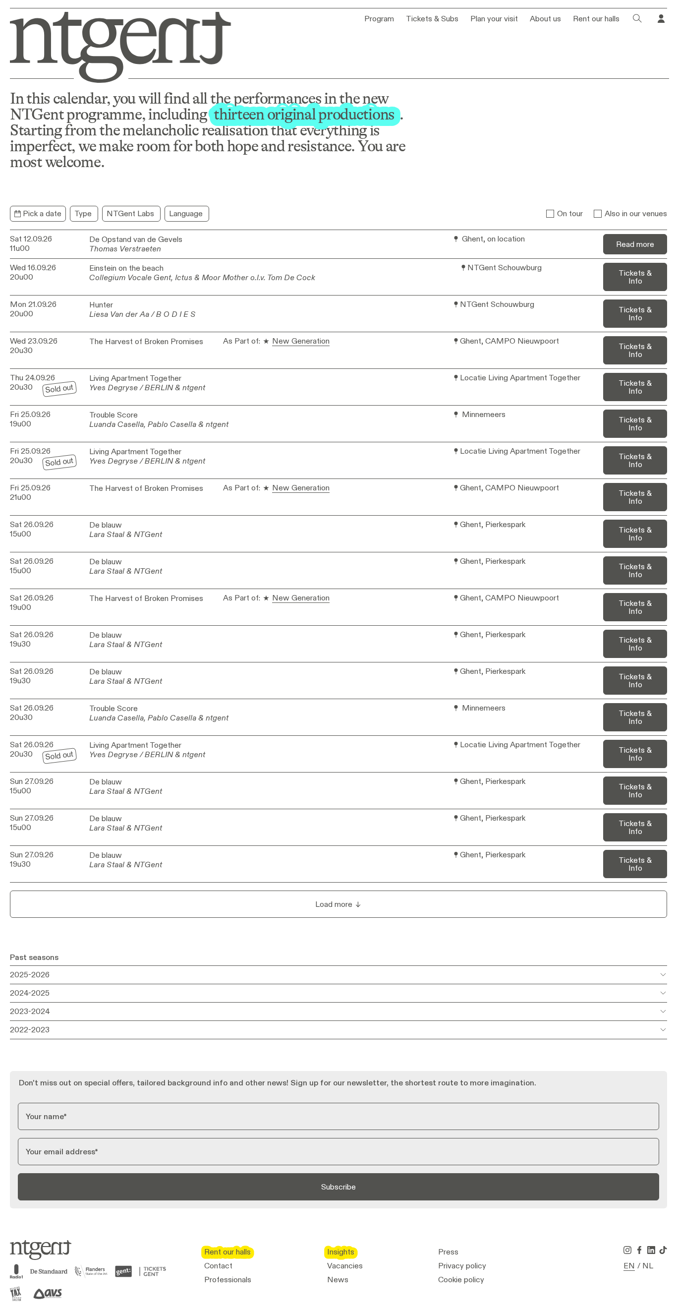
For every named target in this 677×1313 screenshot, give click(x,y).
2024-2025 (30, 993)
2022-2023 (30, 1029)
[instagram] (627, 1250)
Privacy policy (462, 1266)
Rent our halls (596, 19)
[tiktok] (663, 1250)
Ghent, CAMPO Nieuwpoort (509, 341)
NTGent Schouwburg (504, 268)
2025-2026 (30, 974)
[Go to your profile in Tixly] (661, 19)
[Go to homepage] (113, 45)
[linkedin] (651, 1250)
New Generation (301, 341)
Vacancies (345, 1266)
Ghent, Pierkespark (492, 525)
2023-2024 (30, 1011)
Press (448, 1252)
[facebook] (639, 1250)
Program (379, 19)
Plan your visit (494, 19)
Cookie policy (461, 1280)
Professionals (227, 1280)
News (337, 1280)
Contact (218, 1266)
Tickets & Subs (432, 19)
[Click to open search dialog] (637, 19)
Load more (333, 904)
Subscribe (338, 1187)
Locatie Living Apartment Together (520, 378)
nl (647, 1266)
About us (545, 19)
